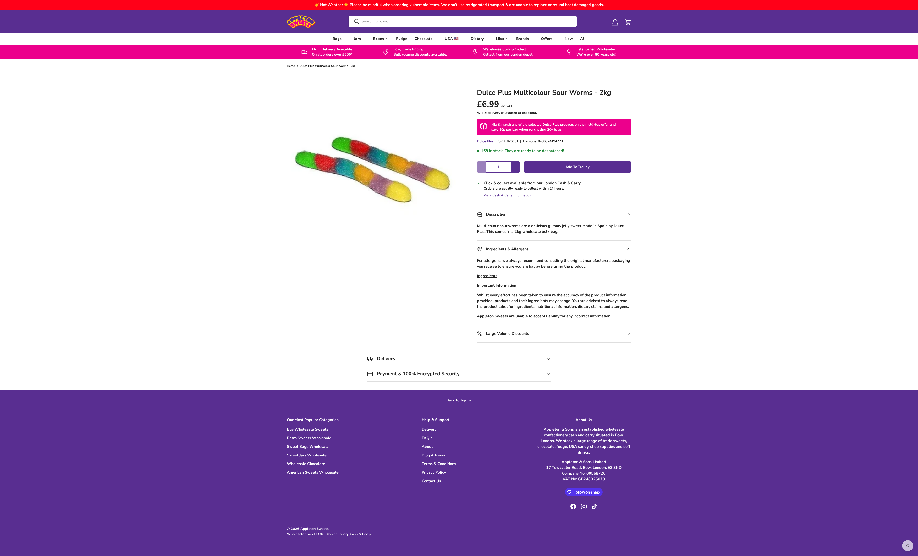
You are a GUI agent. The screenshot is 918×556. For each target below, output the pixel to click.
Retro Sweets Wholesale (309, 438)
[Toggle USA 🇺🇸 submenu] (462, 39)
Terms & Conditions (439, 463)
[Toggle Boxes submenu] (387, 39)
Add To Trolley (577, 166)
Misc (500, 38)
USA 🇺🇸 (452, 38)
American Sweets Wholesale (313, 472)
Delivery (429, 429)
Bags (337, 38)
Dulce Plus (485, 141)
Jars (357, 38)
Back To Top (457, 400)
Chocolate (423, 38)
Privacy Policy (434, 472)
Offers (546, 38)
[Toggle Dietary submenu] (487, 39)
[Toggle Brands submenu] (532, 39)
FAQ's (427, 438)
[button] (628, 22)
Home (291, 65)
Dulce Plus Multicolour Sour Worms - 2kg (327, 65)
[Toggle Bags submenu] (345, 39)
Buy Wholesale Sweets (307, 429)
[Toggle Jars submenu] (364, 39)
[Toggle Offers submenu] (556, 39)
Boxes (378, 38)
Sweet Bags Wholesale (308, 446)
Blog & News (433, 455)
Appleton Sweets (314, 528)
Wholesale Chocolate (306, 463)
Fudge (401, 38)
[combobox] (462, 21)
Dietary (477, 38)
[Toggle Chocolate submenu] (436, 39)
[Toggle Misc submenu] (507, 39)
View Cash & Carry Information (507, 195)
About (427, 446)
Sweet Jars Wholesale (307, 455)
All (582, 38)
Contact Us (431, 481)
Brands (522, 38)
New (569, 38)
